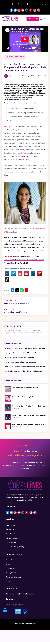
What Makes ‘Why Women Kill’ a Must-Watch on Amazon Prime (25, 348)
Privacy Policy (11, 573)
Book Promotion (11, 534)
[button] (41, 19)
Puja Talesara (8, 126)
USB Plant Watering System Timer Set (19, 357)
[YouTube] (26, 273)
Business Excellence (15, 57)
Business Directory (12, 530)
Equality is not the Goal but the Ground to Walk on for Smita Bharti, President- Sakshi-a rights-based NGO (25, 371)
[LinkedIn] (33, 273)
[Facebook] (7, 273)
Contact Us (10, 568)
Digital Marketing (12, 542)
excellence (25, 159)
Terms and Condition (13, 577)
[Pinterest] (39, 273)
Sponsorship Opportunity (15, 547)
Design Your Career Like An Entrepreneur (21, 362)
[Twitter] (13, 273)
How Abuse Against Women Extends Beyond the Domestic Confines (25, 367)
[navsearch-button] (45, 19)
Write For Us (10, 525)
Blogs (8, 564)
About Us (9, 560)
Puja (24, 153)
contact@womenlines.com (22, 594)
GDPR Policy (10, 581)
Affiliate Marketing (12, 538)
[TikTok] (7, 279)
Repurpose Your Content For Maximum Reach (22, 353)
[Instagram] (20, 273)
